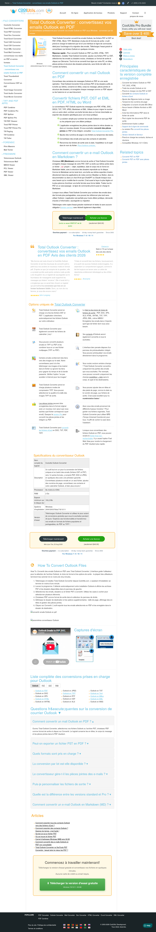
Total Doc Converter (12, 35)
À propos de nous (138, 14)
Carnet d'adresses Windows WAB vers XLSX (52, 839)
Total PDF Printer (11, 124)
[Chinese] (81, 927)
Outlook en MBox (97, 696)
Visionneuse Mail (11, 161)
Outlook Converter (56, 915)
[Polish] (64, 927)
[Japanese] (89, 927)
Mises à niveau (129, 55)
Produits (111, 13)
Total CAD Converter (12, 42)
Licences (126, 52)
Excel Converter (106, 915)
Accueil (63, 13)
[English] (64, 925)
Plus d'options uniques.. (87, 145)
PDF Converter (43, 915)
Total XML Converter (12, 49)
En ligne (74, 13)
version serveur (67, 207)
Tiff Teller (7, 138)
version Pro (58, 414)
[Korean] (77, 927)
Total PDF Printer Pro (12, 128)
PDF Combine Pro (11, 111)
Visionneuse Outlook (12, 158)
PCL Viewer (8, 168)
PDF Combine (9, 107)
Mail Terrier (8, 150)
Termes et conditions (35, 928)
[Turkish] (68, 927)
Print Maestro (9, 146)
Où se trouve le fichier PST (45, 836)
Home (7, 3)
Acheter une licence (98, 217)
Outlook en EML (96, 699)
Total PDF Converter (12, 32)
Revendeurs (128, 59)
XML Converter (119, 915)
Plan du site (32, 925)
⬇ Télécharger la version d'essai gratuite (72, 884)
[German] (77, 925)
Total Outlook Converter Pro (102, 131)
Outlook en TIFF (69, 693)
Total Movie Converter (13, 96)
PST (43, 685)
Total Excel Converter (13, 38)
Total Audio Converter (13, 93)
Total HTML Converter (13, 28)
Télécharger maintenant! (72, 217)
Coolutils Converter (12, 25)
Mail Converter (69, 915)
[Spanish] (68, 925)
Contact (135, 13)
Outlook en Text (96, 693)
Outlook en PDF (41, 690)
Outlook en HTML (42, 699)
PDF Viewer (8, 171)
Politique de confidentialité (46, 925)
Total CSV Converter (12, 45)
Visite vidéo (127, 49)
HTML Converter (93, 915)
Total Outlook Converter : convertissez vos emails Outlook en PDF (14, 69)
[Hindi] (73, 927)
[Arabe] (85, 927)
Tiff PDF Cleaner (10, 121)
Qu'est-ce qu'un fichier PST (46, 833)
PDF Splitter (9, 114)
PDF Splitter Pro (10, 117)
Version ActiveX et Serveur (132, 134)
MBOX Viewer (9, 165)
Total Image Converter (13, 90)
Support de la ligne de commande (135, 126)
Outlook (35, 685)
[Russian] (89, 925)
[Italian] (85, 925)
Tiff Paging (8, 131)
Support (123, 13)
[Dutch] (81, 925)
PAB (56, 685)
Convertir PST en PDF (130, 156)
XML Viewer (8, 175)
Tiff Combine (9, 135)
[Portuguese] (73, 925)
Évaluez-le (105, 246)
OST (50, 685)
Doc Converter (81, 915)
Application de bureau (93, 13)
